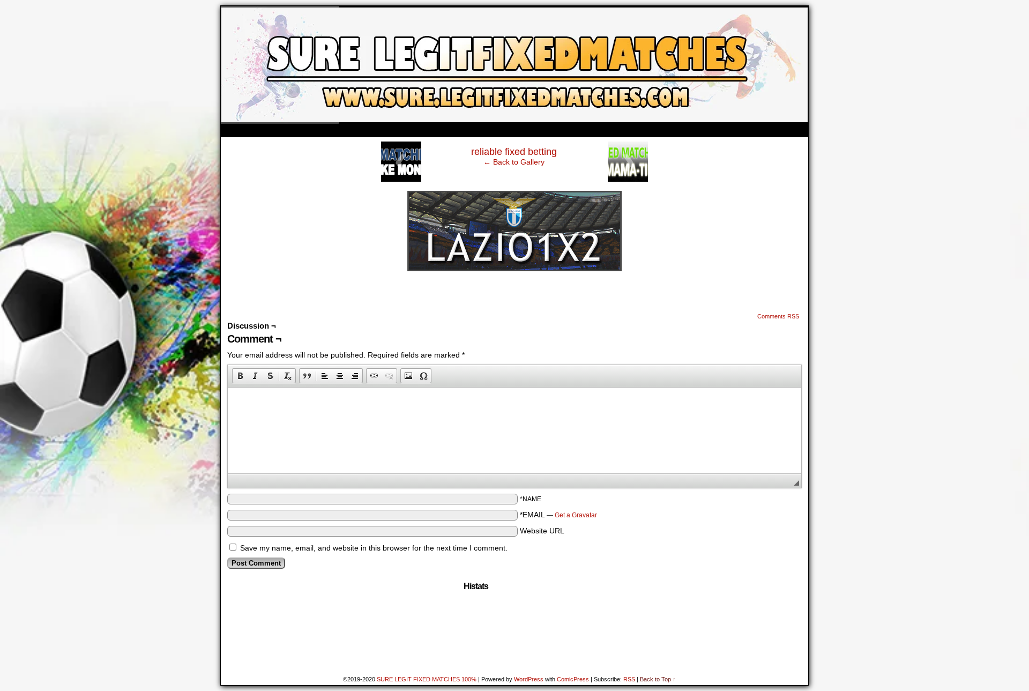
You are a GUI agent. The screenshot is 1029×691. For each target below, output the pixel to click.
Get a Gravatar (576, 515)
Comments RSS (778, 316)
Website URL (542, 530)
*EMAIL (558, 514)
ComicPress (573, 679)
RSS (629, 679)
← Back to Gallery (514, 162)
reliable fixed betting (514, 151)
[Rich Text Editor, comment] (514, 430)
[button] (240, 376)
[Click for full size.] (514, 268)
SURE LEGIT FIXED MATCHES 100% (426, 679)
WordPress (528, 679)
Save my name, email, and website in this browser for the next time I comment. (374, 548)
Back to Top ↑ (658, 679)
